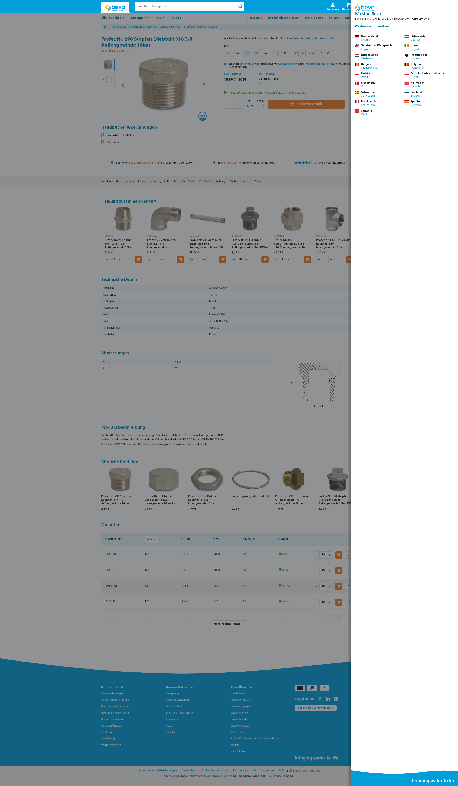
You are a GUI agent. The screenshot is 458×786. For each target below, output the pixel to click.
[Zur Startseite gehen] (115, 7)
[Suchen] (240, 6)
